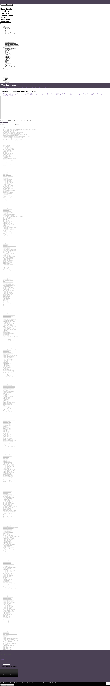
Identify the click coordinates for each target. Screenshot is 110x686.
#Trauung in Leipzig (6, 263)
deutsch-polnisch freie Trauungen (9, 285)
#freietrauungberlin (6, 397)
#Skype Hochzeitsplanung (7, 304)
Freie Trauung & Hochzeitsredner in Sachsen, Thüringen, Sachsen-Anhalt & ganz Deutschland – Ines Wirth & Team (26, 87)
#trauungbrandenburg (7, 554)
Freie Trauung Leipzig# (7, 180)
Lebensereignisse (6, 442)
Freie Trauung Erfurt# (7, 540)
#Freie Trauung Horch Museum (8, 357)
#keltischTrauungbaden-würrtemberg (9, 643)
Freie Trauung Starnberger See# (8, 466)
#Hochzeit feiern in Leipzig (8, 359)
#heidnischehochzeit (6, 170)
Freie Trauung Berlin (6, 248)
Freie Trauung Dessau (7, 621)
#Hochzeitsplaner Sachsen (7, 463)
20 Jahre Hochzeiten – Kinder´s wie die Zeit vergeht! (12, 139)
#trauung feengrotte (90, 93)
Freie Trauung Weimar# (7, 509)
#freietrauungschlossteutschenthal (9, 517)
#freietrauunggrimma (6, 302)
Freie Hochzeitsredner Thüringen (23, 93)
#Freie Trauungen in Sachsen (8, 610)
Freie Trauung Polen (6, 589)
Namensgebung (5, 378)
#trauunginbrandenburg (7, 175)
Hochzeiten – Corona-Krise (8, 188)
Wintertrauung (5, 245)
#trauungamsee (5, 648)
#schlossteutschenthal (6, 548)
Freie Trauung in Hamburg (7, 605)
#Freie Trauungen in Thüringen (77, 94)
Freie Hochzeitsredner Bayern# (8, 497)
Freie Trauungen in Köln (7, 164)
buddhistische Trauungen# (7, 409)
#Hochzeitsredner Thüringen (8, 324)
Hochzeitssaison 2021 (7, 350)
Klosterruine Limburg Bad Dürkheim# (10, 506)
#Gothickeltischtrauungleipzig (8, 169)
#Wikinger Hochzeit (59, 94)
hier (57, 682)
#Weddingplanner (6, 368)
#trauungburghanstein (7, 647)
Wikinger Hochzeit (40, 94)
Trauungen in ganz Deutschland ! (9, 131)
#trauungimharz (5, 174)
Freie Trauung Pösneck (7, 603)
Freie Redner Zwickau (7, 451)
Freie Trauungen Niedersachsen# (9, 480)
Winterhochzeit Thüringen (7, 438)
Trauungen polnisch (6, 449)
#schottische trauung (6, 617)
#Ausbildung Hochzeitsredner (8, 547)
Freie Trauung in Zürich (7, 436)
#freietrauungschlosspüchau (8, 271)
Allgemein (100, 94)
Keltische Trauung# (67, 94)
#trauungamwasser (6, 616)
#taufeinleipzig (5, 268)
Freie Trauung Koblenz (7, 468)
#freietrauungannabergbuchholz (8, 333)
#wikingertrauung (6, 644)
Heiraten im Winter (6, 406)
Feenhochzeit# (5, 459)
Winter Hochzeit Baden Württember (9, 469)
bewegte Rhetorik (6, 191)
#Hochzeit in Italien (6, 272)
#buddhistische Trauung (7, 485)
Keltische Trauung (6, 351)
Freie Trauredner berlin (7, 408)
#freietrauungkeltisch (6, 612)
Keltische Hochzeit (104, 93)
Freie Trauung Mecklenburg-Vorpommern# (10, 527)
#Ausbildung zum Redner (7, 483)
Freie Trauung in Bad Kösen (8, 627)
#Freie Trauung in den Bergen (8, 639)
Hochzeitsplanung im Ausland (8, 215)
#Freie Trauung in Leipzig (7, 231)
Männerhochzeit (6, 412)
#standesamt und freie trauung (8, 464)
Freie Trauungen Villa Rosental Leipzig (10, 349)
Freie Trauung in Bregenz (7, 498)
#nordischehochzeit (6, 266)
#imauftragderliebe (6, 521)
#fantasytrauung (6, 399)
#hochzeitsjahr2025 (6, 332)
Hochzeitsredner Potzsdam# (8, 344)
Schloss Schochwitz (6, 247)
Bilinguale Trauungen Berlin (8, 346)
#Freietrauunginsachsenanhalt (8, 176)
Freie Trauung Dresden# (7, 557)
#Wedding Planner (6, 400)
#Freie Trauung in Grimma (7, 607)
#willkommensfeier (6, 298)
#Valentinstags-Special (7, 208)
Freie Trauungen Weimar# (7, 181)
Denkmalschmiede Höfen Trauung (9, 544)
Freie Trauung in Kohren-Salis (8, 631)
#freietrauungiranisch (6, 519)
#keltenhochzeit (5, 234)
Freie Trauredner (6, 633)
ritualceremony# (6, 267)
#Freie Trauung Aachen (7, 608)
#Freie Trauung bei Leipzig (8, 575)
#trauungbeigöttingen (6, 205)
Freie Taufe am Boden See (7, 413)
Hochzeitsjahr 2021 (6, 566)
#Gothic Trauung (6, 361)
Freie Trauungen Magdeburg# (8, 148)
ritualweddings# (6, 203)
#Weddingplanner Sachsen (7, 587)
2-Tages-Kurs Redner (7, 255)
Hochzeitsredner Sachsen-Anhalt (9, 420)
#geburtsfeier (5, 646)
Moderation (5, 309)
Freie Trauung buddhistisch (8, 192)
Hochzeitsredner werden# (7, 345)
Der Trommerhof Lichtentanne (8, 229)
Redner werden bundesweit (8, 257)
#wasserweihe (5, 362)
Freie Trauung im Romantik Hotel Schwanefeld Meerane (13, 216)
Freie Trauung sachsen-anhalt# (8, 371)
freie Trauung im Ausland (7, 369)
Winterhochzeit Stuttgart (7, 500)
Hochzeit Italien (5, 244)
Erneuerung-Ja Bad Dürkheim (8, 537)
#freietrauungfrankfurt (7, 613)
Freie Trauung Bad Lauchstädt (8, 388)
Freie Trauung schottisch (7, 343)
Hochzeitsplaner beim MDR (8, 532)
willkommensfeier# (6, 195)
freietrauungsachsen (6, 366)
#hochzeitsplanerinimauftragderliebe (9, 583)
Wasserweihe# (5, 395)
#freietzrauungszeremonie (7, 579)
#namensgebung (6, 394)
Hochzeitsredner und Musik (8, 448)
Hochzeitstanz (5, 152)
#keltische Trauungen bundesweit (9, 609)
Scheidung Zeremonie (7, 156)
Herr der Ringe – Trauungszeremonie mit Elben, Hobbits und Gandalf (15, 134)
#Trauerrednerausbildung (7, 514)
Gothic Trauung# (6, 635)
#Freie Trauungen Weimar (7, 360)
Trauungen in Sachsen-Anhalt (8, 243)
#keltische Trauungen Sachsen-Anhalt (9, 167)
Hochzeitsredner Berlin (7, 251)
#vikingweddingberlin (7, 398)
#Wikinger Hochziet (7, 95)
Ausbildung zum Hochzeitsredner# (9, 287)
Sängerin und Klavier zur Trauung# (9, 510)
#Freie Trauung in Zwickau (8, 325)
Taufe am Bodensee (6, 569)
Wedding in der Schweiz (7, 591)
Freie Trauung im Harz (14, 94)
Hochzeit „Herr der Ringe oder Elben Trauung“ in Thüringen (18, 91)
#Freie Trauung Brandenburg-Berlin (9, 227)
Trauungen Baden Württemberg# (9, 626)
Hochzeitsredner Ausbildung (8, 320)
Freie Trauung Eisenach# (7, 571)
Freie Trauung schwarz (7, 161)
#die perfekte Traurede (7, 486)
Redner (4, 47)
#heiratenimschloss (6, 522)
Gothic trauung (97, 93)
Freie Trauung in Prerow (7, 147)
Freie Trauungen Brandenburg (8, 495)
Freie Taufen (5, 637)
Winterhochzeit (5, 213)
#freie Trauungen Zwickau (7, 543)
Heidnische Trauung (86, 94)
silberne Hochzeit (6, 533)
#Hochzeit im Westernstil (7, 240)
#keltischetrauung (6, 297)
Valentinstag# (5, 636)
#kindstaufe (5, 426)
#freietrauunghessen (6, 581)
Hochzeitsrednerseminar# (7, 490)
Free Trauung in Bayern (7, 352)
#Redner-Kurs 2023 (6, 358)
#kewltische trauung (6, 265)
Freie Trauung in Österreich (8, 467)
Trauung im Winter (6, 198)
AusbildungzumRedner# (7, 614)
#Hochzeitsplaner (6, 432)
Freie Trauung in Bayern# (7, 404)
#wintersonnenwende (6, 202)
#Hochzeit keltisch (13, 93)
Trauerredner (5, 225)
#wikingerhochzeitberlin (7, 429)
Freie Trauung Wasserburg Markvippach (10, 158)
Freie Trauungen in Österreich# (8, 472)
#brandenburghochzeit (7, 270)
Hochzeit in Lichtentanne (7, 261)
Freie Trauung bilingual (72, 93)
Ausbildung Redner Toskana (8, 353)
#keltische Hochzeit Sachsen (35, 93)
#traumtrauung (5, 238)
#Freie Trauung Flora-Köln (8, 196)
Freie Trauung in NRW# (7, 154)
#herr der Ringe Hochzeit (5, 94)
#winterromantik (6, 518)
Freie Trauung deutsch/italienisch (9, 402)
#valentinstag (5, 239)
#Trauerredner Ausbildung (7, 262)
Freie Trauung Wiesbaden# (7, 306)
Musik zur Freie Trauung (7, 151)
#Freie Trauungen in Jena (7, 392)
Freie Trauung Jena (6, 623)
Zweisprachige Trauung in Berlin (9, 315)
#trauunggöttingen (6, 615)
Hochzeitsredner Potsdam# (7, 502)
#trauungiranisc (5, 458)
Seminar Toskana (6, 289)
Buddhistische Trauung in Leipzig (9, 446)
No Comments (13, 95)
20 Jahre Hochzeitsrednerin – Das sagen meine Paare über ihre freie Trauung (16, 136)
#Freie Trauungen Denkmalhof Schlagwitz (10, 638)
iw (2, 93)
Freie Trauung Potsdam (7, 526)
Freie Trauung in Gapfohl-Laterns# (9, 256)
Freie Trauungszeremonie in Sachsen (9, 415)
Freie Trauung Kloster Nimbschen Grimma (10, 588)
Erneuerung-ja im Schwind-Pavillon (9, 567)
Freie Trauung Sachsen (7, 279)
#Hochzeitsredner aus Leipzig (8, 391)
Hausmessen (5, 341)
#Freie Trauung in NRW (7, 228)
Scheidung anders (6, 572)
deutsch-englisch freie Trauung (8, 253)
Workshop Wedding (6, 254)
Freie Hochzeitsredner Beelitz (8, 376)
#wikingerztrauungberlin (7, 462)
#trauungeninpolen (6, 431)
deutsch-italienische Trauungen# (8, 307)
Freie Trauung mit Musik (7, 183)
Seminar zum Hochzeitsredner (8, 377)
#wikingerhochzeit (6, 580)
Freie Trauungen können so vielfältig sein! (10, 135)
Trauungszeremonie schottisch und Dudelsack (11, 140)
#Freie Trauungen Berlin (7, 545)
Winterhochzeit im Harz (7, 562)
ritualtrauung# (5, 235)
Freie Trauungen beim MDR (8, 501)
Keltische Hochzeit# (6, 565)
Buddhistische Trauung (7, 563)
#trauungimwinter (6, 393)
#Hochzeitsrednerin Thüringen (8, 328)
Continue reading (4, 122)
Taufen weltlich (5, 163)
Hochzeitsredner (6, 210)
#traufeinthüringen (6, 204)
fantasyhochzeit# (6, 427)
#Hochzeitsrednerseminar (7, 452)
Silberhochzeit (5, 157)
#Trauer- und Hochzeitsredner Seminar (10, 326)
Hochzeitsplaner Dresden (7, 494)
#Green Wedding (6, 618)
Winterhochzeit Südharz (7, 308)
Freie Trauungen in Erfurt (7, 474)
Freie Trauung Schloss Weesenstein (9, 246)
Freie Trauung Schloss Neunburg (9, 624)
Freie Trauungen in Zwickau (8, 606)
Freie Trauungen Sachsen (7, 574)
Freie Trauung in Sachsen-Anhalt (9, 602)
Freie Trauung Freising (7, 384)
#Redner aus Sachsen (6, 423)
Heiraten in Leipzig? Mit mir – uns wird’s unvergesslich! (13, 137)
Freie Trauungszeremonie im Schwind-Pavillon (11, 536)
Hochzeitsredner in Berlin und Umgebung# (10, 628)
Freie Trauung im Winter (7, 342)
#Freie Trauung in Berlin (7, 291)
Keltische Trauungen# (33, 94)
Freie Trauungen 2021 (7, 598)
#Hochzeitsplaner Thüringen (8, 555)
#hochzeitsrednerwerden (7, 491)
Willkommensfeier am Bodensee (8, 538)
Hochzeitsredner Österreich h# (50, 94)
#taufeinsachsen (5, 236)
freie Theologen (5, 433)
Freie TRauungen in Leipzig (8, 316)
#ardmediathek (5, 552)
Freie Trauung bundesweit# (8, 441)
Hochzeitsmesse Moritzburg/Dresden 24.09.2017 (11, 310)
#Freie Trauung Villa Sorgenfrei (8, 450)
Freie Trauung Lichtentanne (8, 293)
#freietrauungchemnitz (7, 365)
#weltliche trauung (6, 401)
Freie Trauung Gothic (7, 187)
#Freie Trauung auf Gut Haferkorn (9, 387)
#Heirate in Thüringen (7, 424)
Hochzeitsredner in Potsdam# (8, 597)
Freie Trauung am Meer (7, 211)
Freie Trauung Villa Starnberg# (8, 528)
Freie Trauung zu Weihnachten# (8, 564)
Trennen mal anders (6, 604)
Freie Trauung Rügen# (7, 407)
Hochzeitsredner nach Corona (8, 284)
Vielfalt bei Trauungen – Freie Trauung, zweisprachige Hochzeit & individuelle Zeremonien (19, 129)
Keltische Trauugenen (7, 422)
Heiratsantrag (5, 194)
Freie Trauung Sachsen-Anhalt (8, 596)
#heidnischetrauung (6, 461)
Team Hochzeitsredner (7, 473)
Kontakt (4, 80)
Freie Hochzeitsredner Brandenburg (9, 592)
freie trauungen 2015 (6, 146)
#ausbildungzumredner (7, 428)
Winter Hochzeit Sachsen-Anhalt (9, 625)
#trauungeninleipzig (6, 553)
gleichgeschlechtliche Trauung (8, 444)
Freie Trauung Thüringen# (23, 94)
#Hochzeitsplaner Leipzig (7, 525)
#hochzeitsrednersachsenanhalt (8, 611)
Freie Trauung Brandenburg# (8, 258)
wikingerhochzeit (6, 430)
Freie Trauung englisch (7, 311)
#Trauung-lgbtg (5, 300)
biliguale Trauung (6, 189)
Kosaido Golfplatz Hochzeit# (8, 282)
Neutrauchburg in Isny (7, 508)
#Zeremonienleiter (6, 305)
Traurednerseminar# (6, 551)
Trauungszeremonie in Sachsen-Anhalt (10, 634)
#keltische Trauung (6, 93)
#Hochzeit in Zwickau (7, 389)
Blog (4, 68)
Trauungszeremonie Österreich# (8, 224)
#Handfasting (5, 642)
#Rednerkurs (5, 578)
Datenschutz (2, 659)
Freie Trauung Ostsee (6, 620)
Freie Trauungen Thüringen (46, 93)
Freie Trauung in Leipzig (7, 317)
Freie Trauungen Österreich (82, 93)
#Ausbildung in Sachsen (7, 230)
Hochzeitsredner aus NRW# (8, 186)
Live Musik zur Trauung (7, 385)
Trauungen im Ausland (7, 286)
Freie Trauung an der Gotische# (8, 465)
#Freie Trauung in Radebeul (8, 481)
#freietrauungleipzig (6, 334)
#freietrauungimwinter (7, 425)
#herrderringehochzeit (7, 303)
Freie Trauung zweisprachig (8, 182)
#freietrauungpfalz (6, 172)
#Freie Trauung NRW (7, 576)
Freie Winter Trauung (6, 166)
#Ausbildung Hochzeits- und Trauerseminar (11, 640)
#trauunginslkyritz (6, 584)
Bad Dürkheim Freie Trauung (8, 475)
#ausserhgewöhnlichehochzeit (8, 549)
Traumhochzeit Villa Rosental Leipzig (9, 380)
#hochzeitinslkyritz (6, 585)
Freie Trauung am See (7, 556)
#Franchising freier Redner (7, 209)
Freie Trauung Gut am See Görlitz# (9, 570)
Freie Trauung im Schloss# (7, 403)
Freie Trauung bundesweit (7, 505)
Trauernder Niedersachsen (7, 542)
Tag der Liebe (5, 162)
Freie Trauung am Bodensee (8, 601)
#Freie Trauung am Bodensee (8, 165)
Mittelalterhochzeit (6, 354)
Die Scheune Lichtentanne (7, 197)
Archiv (1, 664)
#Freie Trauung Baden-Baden (8, 260)
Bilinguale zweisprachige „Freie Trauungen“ (11, 130)
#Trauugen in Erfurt (6, 296)
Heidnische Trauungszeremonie (8, 414)
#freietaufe (5, 330)
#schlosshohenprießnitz (7, 492)
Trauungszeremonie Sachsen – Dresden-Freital (11, 133)
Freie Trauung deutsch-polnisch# (9, 386)
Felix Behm (5, 159)
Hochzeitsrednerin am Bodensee (8, 507)
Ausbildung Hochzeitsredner (8, 439)
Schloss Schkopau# (6, 274)
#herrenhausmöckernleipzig (8, 201)
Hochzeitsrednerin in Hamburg (8, 573)
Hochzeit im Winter (6, 374)
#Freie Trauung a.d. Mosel (7, 292)
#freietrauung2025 (6, 364)
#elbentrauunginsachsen (7, 367)
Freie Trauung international (8, 278)
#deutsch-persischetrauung (7, 550)
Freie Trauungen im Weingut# (8, 370)
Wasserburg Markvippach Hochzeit (9, 190)
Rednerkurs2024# (6, 520)
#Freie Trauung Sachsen (7, 295)
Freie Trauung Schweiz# (7, 529)
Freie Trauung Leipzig (7, 568)
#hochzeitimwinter (6, 457)
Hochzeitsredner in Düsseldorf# (8, 218)
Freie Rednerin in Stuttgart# (8, 185)
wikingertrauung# (6, 331)
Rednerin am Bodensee (7, 445)
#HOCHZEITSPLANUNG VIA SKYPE (10, 336)
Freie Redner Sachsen (7, 337)
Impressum (7, 82)
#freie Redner (5, 178)
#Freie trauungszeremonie (7, 233)
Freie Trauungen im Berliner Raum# (9, 440)
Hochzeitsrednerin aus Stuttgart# (8, 153)
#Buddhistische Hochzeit (7, 516)
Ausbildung (5, 30)
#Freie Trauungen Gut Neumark (8, 513)
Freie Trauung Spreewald (7, 622)
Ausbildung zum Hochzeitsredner (9, 535)
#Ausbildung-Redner (6, 421)
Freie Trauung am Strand (7, 179)
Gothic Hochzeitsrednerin (7, 193)
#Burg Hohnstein (6, 577)
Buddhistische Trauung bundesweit (9, 477)
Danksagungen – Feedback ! (10, 66)
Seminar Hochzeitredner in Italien (9, 321)
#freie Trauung (5, 619)
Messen (4, 437)
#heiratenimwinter (6, 487)
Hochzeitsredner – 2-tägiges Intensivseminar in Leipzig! (13, 132)
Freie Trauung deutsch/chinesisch (9, 214)
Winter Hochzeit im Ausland (8, 372)
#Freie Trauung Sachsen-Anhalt (8, 323)
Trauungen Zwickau (6, 482)
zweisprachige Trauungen (7, 221)
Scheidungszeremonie (7, 541)
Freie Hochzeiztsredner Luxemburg (9, 249)
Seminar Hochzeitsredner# (7, 223)
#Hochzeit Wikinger (6, 546)
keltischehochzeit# (6, 299)
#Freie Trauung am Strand (7, 327)
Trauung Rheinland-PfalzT (7, 499)
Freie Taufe (5, 558)
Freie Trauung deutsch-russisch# (8, 340)
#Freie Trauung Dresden (7, 419)
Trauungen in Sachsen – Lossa (8, 447)
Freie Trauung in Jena (7, 379)
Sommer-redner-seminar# (7, 582)
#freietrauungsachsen (6, 301)
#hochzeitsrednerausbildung (8, 396)
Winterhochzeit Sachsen (7, 531)
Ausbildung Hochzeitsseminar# (8, 288)
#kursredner (5, 460)
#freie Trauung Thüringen (7, 168)
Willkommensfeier (6, 410)
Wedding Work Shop (6, 222)
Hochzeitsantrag (6, 226)
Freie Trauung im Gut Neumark (8, 600)
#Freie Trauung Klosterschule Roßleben (10, 355)
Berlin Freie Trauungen (7, 283)
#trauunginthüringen (6, 237)
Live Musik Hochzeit (6, 479)
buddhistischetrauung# (7, 363)
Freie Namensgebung (6, 590)
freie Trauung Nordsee (7, 496)
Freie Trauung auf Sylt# (7, 434)
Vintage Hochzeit (6, 632)
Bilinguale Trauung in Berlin (8, 280)
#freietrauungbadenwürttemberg (8, 645)
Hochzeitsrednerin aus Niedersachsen (9, 511)
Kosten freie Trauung (6, 252)
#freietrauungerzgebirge (7, 269)
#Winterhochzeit (64, 93)
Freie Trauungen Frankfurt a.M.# (9, 338)
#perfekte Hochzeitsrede (7, 456)
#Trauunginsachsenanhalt (7, 649)
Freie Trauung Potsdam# (7, 471)
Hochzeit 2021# (6, 220)
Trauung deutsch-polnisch (7, 530)
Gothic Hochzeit (6, 219)
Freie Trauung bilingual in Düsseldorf (9, 250)
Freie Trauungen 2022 (7, 381)
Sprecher (4, 373)
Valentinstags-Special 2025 (7, 138)
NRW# (4, 281)
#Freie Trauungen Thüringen (8, 264)
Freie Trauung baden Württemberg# (9, 319)
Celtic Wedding (5, 390)
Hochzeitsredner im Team (7, 504)
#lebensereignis (5, 173)
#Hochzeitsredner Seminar (7, 294)
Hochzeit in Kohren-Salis (7, 599)
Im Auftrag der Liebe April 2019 (8, 470)
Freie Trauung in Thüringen (56, 93)
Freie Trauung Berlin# (7, 339)
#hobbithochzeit (6, 335)
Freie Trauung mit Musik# (7, 416)
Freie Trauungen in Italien (7, 275)
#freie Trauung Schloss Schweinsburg (9, 512)
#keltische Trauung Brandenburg (9, 199)
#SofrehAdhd (5, 493)
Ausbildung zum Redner (7, 314)
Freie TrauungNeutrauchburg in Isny (9, 539)
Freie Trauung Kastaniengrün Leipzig (9, 329)
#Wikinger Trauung (94, 94)
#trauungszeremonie (6, 273)
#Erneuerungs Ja (6, 435)
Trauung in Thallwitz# (7, 375)
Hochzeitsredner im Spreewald (8, 149)
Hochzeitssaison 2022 (7, 318)
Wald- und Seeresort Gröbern (8, 184)
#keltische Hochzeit (6, 177)
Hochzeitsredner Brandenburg (8, 290)
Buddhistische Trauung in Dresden (9, 160)
